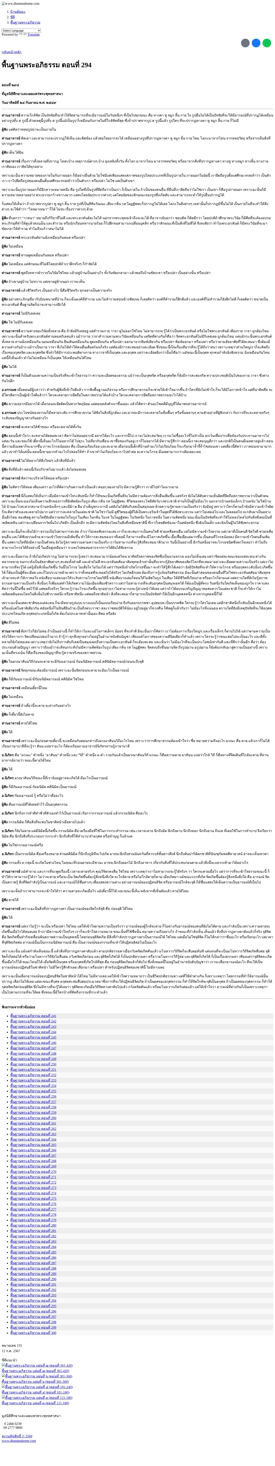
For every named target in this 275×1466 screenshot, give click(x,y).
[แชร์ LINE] (267, 43)
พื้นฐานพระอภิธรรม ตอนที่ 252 (33, 1075)
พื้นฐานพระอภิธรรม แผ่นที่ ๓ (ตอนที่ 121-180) (35, 1403)
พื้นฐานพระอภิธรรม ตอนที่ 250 (33, 1064)
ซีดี (12, 17)
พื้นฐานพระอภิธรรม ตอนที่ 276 (33, 1204)
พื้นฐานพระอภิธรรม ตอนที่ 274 (33, 1193)
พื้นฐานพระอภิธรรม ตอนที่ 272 (33, 1182)
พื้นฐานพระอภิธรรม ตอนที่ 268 (33, 1161)
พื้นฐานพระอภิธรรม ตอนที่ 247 (33, 1048)
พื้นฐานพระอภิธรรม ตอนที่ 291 (33, 1284)
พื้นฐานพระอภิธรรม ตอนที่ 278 (33, 1215)
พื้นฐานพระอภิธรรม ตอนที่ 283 (33, 1241)
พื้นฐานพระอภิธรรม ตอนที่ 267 (33, 1155)
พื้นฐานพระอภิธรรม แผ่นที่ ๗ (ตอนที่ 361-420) (35, 1371)
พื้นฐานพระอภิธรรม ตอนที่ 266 (33, 1150)
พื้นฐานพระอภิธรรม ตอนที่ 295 (33, 1306)
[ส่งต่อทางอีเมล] (245, 43)
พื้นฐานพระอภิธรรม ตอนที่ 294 (33, 1300)
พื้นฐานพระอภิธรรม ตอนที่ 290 (33, 1279)
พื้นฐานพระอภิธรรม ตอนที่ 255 (33, 1091)
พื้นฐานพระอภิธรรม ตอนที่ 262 (33, 1129)
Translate (34, 34)
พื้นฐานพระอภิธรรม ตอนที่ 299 (33, 1327)
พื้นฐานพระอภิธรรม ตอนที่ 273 (33, 1188)
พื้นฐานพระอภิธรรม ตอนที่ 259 (33, 1112)
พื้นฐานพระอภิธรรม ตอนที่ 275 (33, 1198)
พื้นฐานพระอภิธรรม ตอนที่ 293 (33, 1295)
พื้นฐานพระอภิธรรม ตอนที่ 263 (33, 1134)
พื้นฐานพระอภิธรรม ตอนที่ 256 (33, 1096)
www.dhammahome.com (19, 1441)
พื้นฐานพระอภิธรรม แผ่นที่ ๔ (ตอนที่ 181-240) (35, 1392)
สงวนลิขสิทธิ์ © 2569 (17, 1436)
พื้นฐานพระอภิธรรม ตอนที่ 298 (33, 1322)
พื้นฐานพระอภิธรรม (25, 22)
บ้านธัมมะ (18, 12)
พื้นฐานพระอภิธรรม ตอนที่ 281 (33, 1231)
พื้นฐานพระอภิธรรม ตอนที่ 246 (33, 1043)
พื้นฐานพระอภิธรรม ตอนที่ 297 (33, 1317)
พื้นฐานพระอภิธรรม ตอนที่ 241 (33, 1016)
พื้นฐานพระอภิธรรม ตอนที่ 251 (33, 1069)
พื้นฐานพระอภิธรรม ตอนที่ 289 (33, 1274)
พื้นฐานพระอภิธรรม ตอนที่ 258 (33, 1107)
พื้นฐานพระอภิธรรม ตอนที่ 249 (33, 1059)
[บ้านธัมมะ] (20, 4)
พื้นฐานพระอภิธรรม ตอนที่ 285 (33, 1252)
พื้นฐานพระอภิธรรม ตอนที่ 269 (33, 1166)
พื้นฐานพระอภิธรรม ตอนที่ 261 (33, 1123)
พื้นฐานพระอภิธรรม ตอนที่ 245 (33, 1037)
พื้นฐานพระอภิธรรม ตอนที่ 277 (33, 1209)
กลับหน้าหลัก (11, 52)
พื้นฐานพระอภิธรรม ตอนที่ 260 (33, 1118)
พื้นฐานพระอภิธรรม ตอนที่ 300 (33, 1333)
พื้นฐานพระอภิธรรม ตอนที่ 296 (33, 1311)
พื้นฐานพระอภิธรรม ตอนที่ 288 (33, 1268)
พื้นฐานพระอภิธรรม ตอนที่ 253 (33, 1080)
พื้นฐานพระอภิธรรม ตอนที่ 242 (33, 1021)
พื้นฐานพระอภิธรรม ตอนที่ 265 (33, 1145)
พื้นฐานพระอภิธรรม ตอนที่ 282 (33, 1236)
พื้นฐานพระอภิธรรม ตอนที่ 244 (33, 1032)
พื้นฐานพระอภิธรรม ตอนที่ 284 (33, 1247)
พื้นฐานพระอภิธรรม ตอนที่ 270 (33, 1172)
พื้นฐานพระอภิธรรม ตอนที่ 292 (33, 1290)
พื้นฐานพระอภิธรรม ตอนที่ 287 (33, 1263)
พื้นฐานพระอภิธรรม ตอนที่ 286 (33, 1257)
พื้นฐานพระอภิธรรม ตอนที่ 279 (33, 1220)
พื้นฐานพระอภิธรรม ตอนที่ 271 (33, 1177)
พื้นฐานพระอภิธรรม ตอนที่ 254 (33, 1086)
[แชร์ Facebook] (256, 43)
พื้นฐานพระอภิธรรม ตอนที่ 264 (33, 1139)
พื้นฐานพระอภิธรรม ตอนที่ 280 (33, 1225)
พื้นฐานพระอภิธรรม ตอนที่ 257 (33, 1102)
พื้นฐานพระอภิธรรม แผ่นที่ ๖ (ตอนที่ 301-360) (35, 1381)
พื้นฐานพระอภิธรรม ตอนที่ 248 (33, 1053)
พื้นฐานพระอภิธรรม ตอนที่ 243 (33, 1026)
